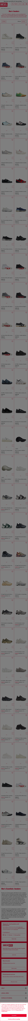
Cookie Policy (4, 1011)
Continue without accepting (14, 1019)
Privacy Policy (18, 1009)
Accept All (14, 1015)
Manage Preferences (5, 1009)
